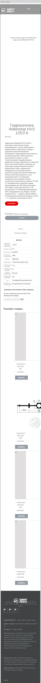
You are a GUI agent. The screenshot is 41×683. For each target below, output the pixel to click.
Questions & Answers (20, 233)
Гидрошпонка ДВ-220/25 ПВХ (20, 504)
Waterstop (16, 214)
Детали (20, 229)
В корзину (11, 203)
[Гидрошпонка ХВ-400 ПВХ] (20, 544)
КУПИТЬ (22, 218)
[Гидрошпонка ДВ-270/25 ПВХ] (20, 406)
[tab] (20, 229)
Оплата (6, 680)
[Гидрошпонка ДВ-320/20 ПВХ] (20, 337)
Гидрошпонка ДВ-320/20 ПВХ (20, 366)
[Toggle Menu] (28, 9)
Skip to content (5, 2)
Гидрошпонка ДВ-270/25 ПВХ (20, 435)
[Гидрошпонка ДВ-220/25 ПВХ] (20, 475)
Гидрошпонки (24, 214)
